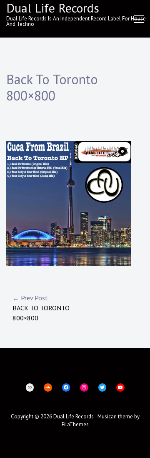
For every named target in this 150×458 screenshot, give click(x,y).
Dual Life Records (73, 416)
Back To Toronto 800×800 (41, 308)
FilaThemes (75, 424)
